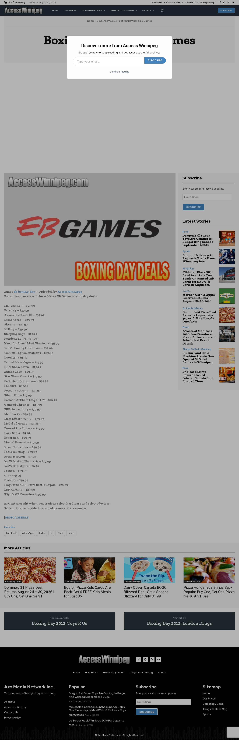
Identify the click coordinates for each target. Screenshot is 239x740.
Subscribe (155, 60)
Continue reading (119, 71)
